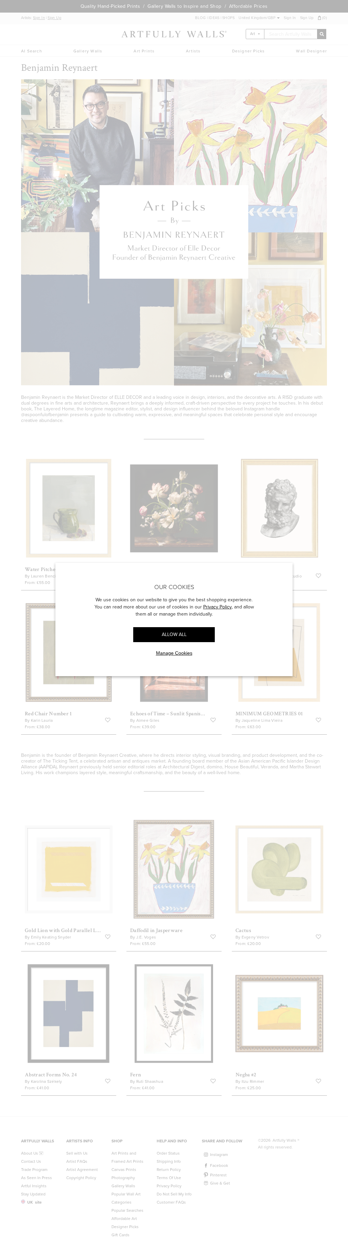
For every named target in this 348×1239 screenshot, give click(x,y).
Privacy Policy (217, 607)
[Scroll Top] (334, 1224)
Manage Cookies (174, 653)
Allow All (174, 634)
